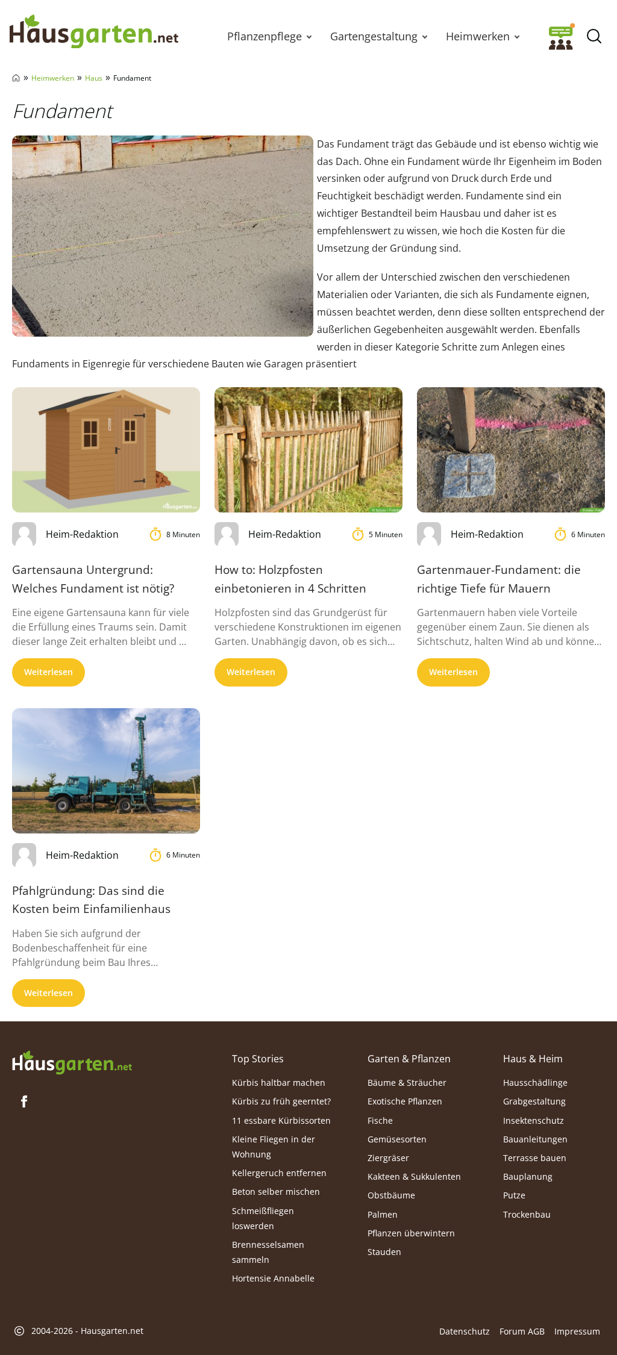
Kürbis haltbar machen (278, 1082)
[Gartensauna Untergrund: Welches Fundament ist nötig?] (106, 449)
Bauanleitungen (535, 1139)
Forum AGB (522, 1331)
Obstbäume (391, 1195)
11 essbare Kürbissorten (281, 1120)
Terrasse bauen (534, 1157)
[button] (309, 36)
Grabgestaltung (534, 1101)
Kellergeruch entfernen (279, 1173)
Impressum (577, 1331)
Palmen (383, 1214)
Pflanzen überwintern (411, 1233)
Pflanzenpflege (264, 36)
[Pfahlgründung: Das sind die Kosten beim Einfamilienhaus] (106, 770)
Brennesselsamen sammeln (268, 1252)
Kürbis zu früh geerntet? (281, 1101)
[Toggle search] (593, 36)
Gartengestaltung (374, 36)
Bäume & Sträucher (407, 1082)
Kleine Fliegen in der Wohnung (273, 1146)
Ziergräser (388, 1157)
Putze (514, 1195)
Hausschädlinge (535, 1082)
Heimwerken (478, 36)
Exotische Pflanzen (405, 1101)
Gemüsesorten (397, 1139)
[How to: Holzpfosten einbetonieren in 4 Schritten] (308, 449)
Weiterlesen (48, 672)
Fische (380, 1120)
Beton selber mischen (276, 1191)
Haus (93, 78)
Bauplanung (528, 1176)
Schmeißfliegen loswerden (263, 1218)
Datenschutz (464, 1331)
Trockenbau (527, 1214)
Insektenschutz (533, 1120)
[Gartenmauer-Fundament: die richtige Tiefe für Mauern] (511, 449)
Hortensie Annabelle (273, 1278)
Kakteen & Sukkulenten (414, 1176)
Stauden (384, 1251)
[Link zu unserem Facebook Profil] (24, 1101)
